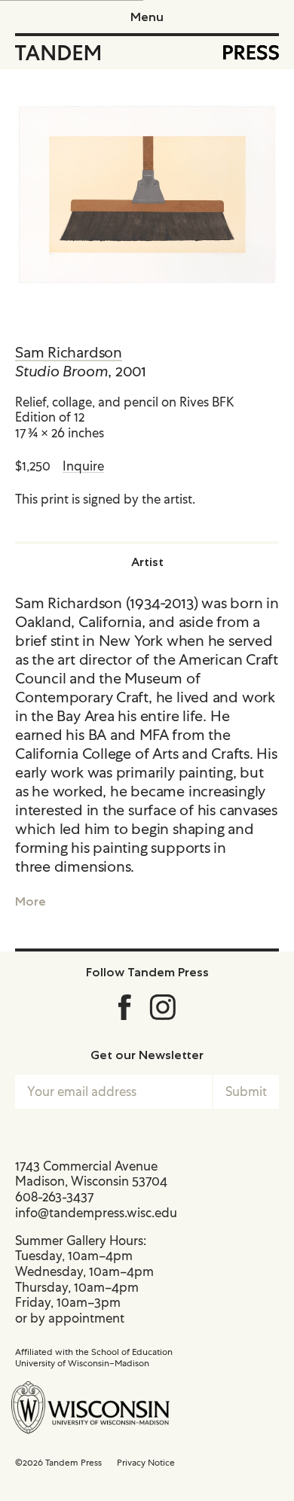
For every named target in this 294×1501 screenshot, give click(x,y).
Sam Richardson (68, 352)
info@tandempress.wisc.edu (96, 1212)
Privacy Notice (146, 1463)
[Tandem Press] (57, 52)
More (30, 901)
